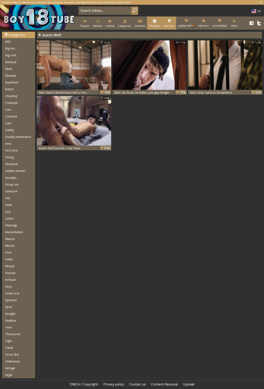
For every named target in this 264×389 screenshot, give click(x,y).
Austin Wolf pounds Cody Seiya (74, 148)
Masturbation (14, 232)
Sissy (8, 286)
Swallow (10, 320)
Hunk (8, 205)
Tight (8, 341)
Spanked (10, 300)
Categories (124, 26)
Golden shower (15, 171)
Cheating (11, 96)
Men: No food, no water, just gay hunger (150, 92)
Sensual (10, 280)
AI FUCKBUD (219, 26)
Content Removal (164, 384)
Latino (9, 218)
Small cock (12, 293)
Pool (8, 252)
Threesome (13, 334)
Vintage (10, 368)
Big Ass (10, 48)
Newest (97, 26)
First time (11, 150)
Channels (139, 26)
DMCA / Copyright (84, 384)
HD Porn (203, 26)
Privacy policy (113, 384)
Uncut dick (12, 354)
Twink (9, 348)
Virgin (8, 375)
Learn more (124, 2)
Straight (10, 314)
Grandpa (10, 178)
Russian (10, 273)
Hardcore (11, 191)
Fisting (9, 157)
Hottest (110, 26)
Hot (7, 198)
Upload (188, 384)
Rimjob (10, 266)
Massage (11, 225)
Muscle (10, 246)
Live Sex (169, 26)
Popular (85, 26)
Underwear (12, 361)
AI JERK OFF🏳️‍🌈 (186, 26)
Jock (8, 212)
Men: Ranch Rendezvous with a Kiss (74, 92)
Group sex (12, 184)
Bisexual (10, 62)
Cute (8, 123)
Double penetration (18, 137)
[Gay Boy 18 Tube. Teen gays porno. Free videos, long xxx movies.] (38, 18)
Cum (8, 110)
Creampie (11, 103)
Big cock (10, 55)
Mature (10, 239)
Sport (8, 307)
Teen (8, 327)
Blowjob (10, 76)
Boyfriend (11, 82)
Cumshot (11, 116)
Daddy (9, 130)
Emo (8, 144)
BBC (8, 41)
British (9, 89)
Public (9, 259)
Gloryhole (11, 164)
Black (8, 69)
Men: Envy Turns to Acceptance (225, 92)
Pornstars (154, 26)
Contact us (137, 384)
